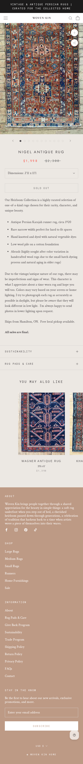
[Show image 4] (33, 141)
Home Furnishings (16, 581)
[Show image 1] (20, 141)
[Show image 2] (25, 141)
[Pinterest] (25, 529)
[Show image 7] (46, 141)
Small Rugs (12, 566)
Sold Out (41, 188)
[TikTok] (35, 529)
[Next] (70, 141)
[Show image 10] (58, 141)
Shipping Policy (14, 647)
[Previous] (12, 141)
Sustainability (18, 351)
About (9, 610)
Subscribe (41, 726)
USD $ (40, 746)
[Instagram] (16, 529)
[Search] (70, 18)
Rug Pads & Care (19, 363)
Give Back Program (17, 625)
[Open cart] (77, 18)
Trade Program (14, 640)
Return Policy (13, 654)
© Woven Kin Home (41, 754)
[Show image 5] (37, 141)
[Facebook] (6, 529)
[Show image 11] (63, 141)
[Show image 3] (29, 141)
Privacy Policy (14, 661)
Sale (7, 588)
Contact (10, 676)
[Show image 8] (50, 141)
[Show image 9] (54, 141)
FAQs (8, 669)
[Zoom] (74, 32)
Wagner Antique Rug (41, 461)
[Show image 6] (42, 141)
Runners (10, 573)
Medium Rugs (14, 559)
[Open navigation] (6, 18)
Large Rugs (12, 551)
